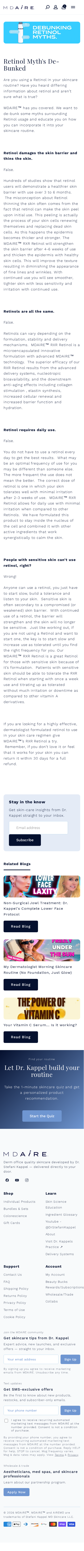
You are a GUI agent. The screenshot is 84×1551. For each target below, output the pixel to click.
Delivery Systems (60, 1254)
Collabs (52, 1301)
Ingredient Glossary (62, 1214)
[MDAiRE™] (19, 7)
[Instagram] (26, 1180)
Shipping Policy (16, 1288)
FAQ (7, 1281)
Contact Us (13, 1274)
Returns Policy (15, 1296)
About (50, 1234)
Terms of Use (14, 1310)
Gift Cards (12, 1223)
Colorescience (15, 1216)
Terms (59, 1454)
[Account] (55, 7)
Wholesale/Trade (60, 1294)
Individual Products (20, 1201)
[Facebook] (7, 1180)
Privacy (73, 1454)
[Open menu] (73, 7)
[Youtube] (17, 1180)
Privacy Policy (15, 1302)
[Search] (47, 7)
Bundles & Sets (16, 1208)
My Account (55, 1274)
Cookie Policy (14, 1317)
